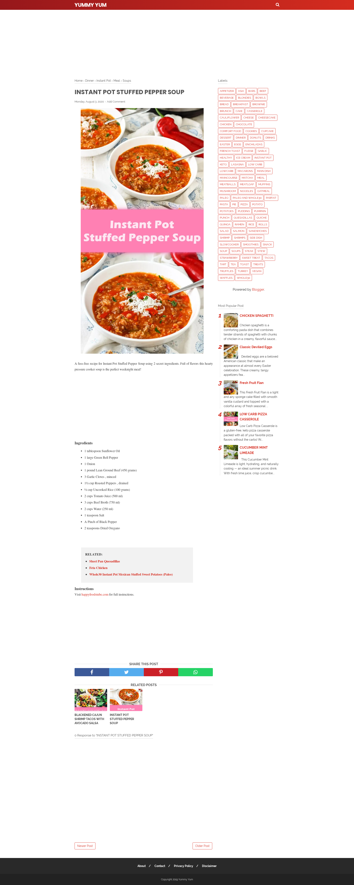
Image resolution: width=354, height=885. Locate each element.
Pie (234, 204)
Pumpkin (260, 211)
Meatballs (228, 184)
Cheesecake (267, 117)
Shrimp (225, 237)
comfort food (230, 131)
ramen (239, 224)
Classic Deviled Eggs (256, 347)
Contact (159, 866)
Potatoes (227, 211)
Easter (225, 144)
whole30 (243, 277)
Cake (239, 111)
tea (233, 264)
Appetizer (227, 91)
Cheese (248, 117)
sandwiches (258, 231)
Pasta (224, 204)
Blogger (258, 289)
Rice (251, 224)
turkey (243, 271)
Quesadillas (243, 217)
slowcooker (229, 244)
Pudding (244, 211)
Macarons (245, 171)
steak (249, 251)
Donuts (255, 137)
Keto (223, 164)
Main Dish (264, 171)
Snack (267, 244)
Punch (224, 217)
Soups (236, 251)
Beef (263, 91)
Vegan (256, 271)
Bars (251, 91)
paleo (224, 197)
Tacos (268, 257)
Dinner (241, 137)
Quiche (261, 217)
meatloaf (247, 184)
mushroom (228, 191)
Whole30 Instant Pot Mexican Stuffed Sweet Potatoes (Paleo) (131, 574)
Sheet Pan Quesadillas (104, 561)
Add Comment (116, 101)
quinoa (225, 224)
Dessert (225, 137)
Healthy (226, 157)
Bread (224, 104)
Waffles (226, 277)
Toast (244, 264)
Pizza (244, 204)
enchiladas (253, 144)
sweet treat (251, 257)
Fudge (248, 150)
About (141, 866)
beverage (227, 97)
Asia (241, 91)
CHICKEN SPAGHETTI (256, 316)
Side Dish (256, 237)
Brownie (258, 104)
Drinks (270, 137)
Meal (261, 177)
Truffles (226, 271)
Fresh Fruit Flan (252, 383)
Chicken (225, 124)
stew (261, 251)
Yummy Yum (91, 5)
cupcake (267, 131)
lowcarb (226, 171)
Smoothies (251, 244)
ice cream (243, 157)
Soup (223, 251)
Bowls (260, 97)
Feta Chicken (98, 568)
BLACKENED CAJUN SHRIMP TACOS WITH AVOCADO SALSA (89, 719)
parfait (271, 197)
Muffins (264, 184)
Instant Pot (263, 157)
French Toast (230, 150)
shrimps (239, 237)
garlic (262, 150)
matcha (247, 177)
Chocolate (244, 124)
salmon (238, 231)
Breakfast (240, 104)
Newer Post (85, 846)
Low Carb (255, 164)
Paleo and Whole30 (247, 197)
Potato (257, 204)
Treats (258, 264)
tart (223, 264)
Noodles (246, 191)
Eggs (237, 144)
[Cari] (277, 4)
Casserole (254, 111)
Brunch (225, 111)
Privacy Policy (183, 866)
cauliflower (229, 117)
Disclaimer (209, 866)
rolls (263, 224)
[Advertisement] (177, 43)
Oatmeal (263, 191)
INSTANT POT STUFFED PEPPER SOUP (122, 719)
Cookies (251, 131)
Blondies (244, 97)
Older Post (202, 846)
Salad (224, 231)
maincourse (228, 177)
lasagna (237, 164)
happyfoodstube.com (95, 594)
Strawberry (229, 257)
